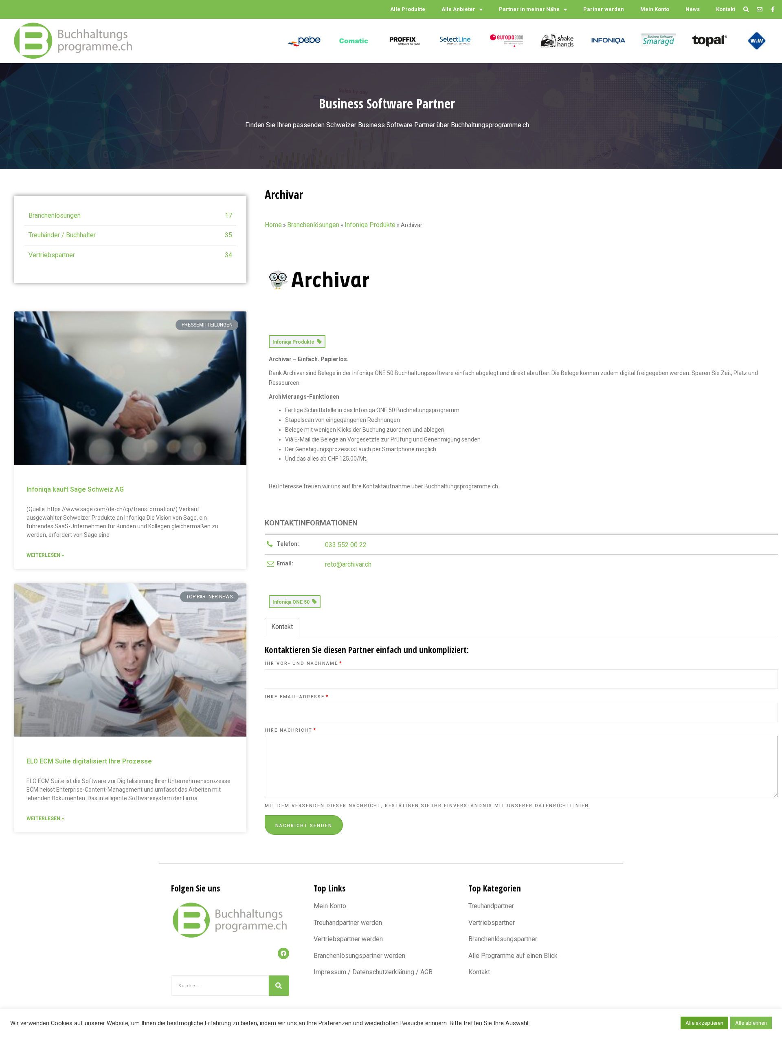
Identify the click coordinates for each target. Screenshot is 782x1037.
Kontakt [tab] (282, 627)
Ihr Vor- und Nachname (303, 663)
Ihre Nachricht (290, 730)
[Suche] (279, 985)
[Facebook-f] (773, 9)
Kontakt (725, 9)
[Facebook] (283, 953)
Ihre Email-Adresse (297, 697)
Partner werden (603, 9)
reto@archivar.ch (348, 564)
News (692, 9)
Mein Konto (654, 9)
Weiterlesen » (45, 555)
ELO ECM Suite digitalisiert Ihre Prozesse (89, 761)
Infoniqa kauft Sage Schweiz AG (75, 489)
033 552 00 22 (346, 545)
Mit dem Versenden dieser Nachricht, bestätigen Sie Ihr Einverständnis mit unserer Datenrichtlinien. (428, 805)
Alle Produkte (407, 9)
